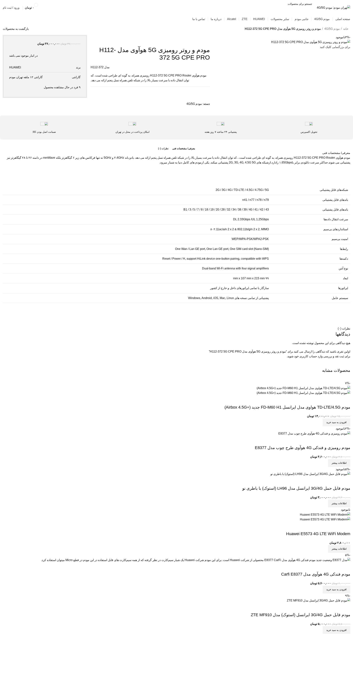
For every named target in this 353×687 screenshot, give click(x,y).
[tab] (183, 148)
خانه (345, 28)
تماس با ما (167, 675)
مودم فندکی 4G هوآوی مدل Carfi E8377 (315, 574)
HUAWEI (15, 67)
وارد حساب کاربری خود (308, 356)
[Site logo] (333, 7)
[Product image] (303, 392)
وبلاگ (170, 661)
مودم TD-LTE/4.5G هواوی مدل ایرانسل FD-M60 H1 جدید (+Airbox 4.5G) (287, 407)
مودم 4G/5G (332, 28)
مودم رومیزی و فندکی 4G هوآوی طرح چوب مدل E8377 (302, 447)
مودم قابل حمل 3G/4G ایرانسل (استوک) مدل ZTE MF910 (300, 615)
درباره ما (168, 668)
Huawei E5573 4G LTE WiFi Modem (318, 533)
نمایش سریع (345, 400)
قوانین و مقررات (164, 654)
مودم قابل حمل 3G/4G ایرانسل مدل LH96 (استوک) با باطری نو (296, 488)
